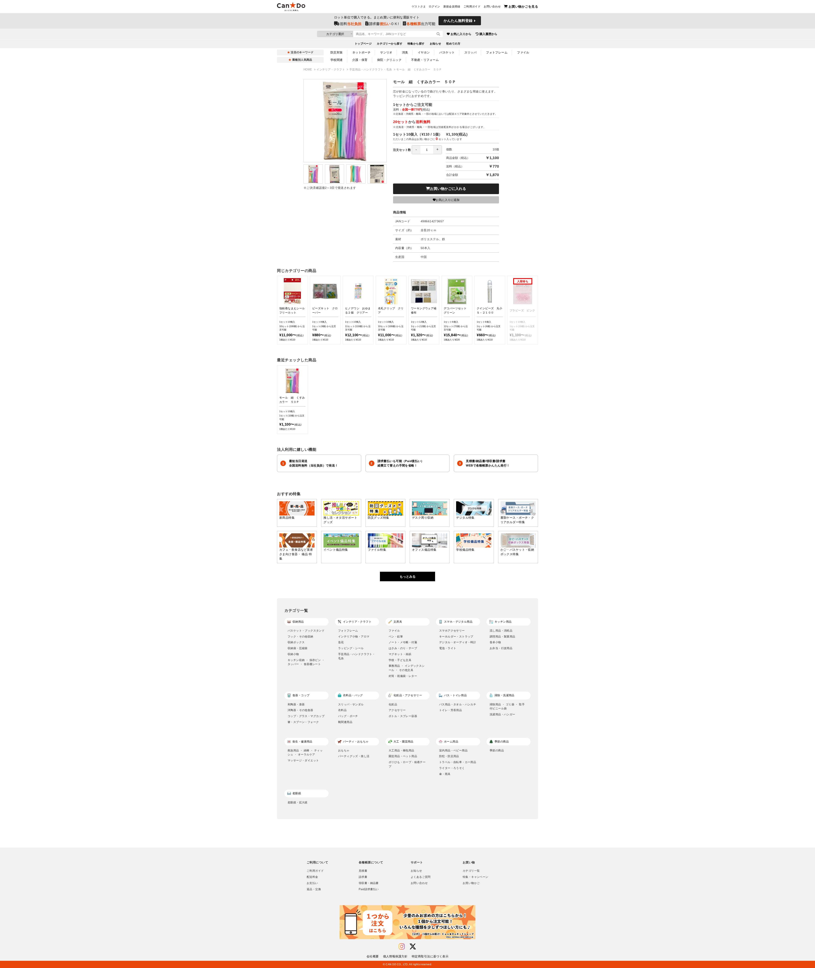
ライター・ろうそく (452, 768)
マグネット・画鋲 (400, 654)
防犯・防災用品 (449, 756)
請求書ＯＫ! (384, 24)
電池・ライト (447, 648)
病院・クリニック (389, 60)
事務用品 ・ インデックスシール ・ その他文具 (407, 668)
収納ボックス (296, 642)
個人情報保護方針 (395, 956)
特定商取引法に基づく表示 (430, 956)
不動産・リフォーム (425, 60)
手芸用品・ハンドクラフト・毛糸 (371, 69)
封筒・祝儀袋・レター (403, 676)
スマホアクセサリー (452, 630)
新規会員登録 (451, 6)
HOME (308, 69)
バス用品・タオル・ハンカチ (457, 704)
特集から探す (416, 43)
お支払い (312, 883)
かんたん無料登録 (458, 21)
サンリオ (386, 52)
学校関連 (336, 60)
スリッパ (470, 52)
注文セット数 (402, 149)
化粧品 (393, 704)
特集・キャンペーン (475, 877)
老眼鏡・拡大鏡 (298, 802)
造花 (341, 642)
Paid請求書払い (369, 889)
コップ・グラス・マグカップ (306, 716)
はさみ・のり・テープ (403, 648)
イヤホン (424, 52)
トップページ (363, 43)
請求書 (363, 877)
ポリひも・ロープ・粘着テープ (407, 764)
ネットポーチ (361, 52)
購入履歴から (488, 34)
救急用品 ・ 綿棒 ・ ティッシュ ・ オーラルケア (305, 752)
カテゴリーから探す (389, 43)
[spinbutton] (426, 150)
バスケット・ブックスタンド (306, 630)
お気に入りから (461, 34)
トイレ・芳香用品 (450, 710)
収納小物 (293, 654)
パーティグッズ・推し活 (353, 756)
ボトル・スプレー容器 (403, 716)
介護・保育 (360, 60)
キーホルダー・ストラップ (456, 636)
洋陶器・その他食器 (300, 710)
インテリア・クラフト (331, 69)
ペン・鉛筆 (396, 636)
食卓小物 (495, 642)
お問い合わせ (492, 6)
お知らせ (435, 43)
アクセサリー (397, 710)
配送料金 (312, 877)
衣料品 (342, 710)
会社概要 (373, 956)
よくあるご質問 (421, 877)
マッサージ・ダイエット (303, 760)
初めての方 (453, 43)
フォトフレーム (496, 52)
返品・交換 (314, 889)
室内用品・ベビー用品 (453, 750)
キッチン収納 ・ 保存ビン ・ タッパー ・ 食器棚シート (306, 662)
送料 (350, 24)
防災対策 (336, 52)
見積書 (363, 870)
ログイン (434, 6)
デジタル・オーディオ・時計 (457, 642)
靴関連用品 (345, 722)
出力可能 (420, 24)
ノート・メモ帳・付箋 (403, 642)
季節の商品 (497, 750)
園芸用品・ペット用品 (403, 756)
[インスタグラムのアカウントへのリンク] (402, 946)
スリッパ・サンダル (351, 704)
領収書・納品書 (369, 883)
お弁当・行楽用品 (501, 648)
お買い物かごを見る (523, 6)
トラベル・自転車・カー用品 (457, 762)
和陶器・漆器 (296, 704)
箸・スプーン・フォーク (303, 722)
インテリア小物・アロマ (353, 636)
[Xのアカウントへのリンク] (412, 946)
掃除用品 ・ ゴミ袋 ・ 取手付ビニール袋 (507, 706)
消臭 (405, 52)
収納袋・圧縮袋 (298, 648)
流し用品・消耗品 (501, 630)
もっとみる (408, 576)
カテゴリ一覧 (471, 870)
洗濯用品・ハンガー (502, 714)
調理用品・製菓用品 (502, 636)
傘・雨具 (445, 774)
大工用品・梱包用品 (401, 750)
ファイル (523, 52)
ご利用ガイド (472, 6)
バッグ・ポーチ (348, 716)
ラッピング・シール (351, 648)
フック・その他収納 (300, 636)
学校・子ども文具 (400, 660)
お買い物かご (471, 883)
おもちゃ (344, 750)
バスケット (447, 52)
